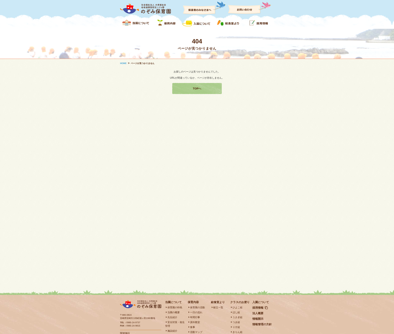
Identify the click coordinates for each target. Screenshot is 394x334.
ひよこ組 (237, 307)
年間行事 (195, 317)
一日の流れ (196, 312)
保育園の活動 (197, 307)
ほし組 (236, 312)
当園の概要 (173, 312)
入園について (260, 302)
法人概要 (257, 313)
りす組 (236, 327)
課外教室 (195, 322)
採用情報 (257, 307)
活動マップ (196, 332)
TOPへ (197, 88)
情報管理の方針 (262, 324)
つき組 (236, 322)
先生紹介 (172, 317)
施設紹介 (172, 331)
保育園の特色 (174, 307)
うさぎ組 (237, 317)
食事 (192, 327)
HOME (123, 63)
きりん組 (237, 332)
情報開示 (257, 318)
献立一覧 (218, 307)
